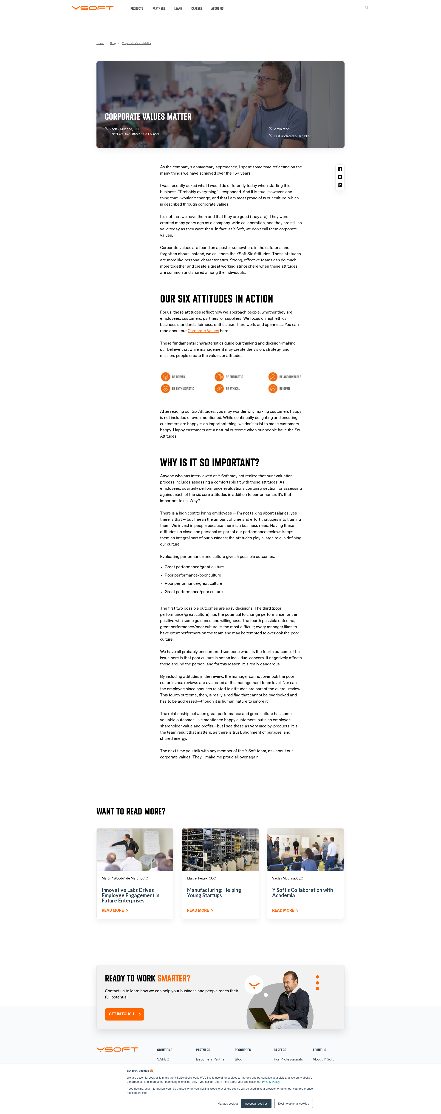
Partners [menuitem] (203, 1049)
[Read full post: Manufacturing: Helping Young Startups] (220, 849)
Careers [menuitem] (280, 1049)
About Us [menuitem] (319, 1049)
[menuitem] (136, 43)
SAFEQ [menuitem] (163, 1059)
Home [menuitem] (100, 43)
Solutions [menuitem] (164, 1049)
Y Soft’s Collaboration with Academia (302, 892)
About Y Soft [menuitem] (323, 1059)
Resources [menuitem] (243, 1049)
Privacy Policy (270, 1081)
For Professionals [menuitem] (288, 1059)
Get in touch (121, 1014)
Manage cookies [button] (228, 1103)
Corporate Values (203, 331)
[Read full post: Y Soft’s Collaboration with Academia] (305, 849)
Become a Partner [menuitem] (211, 1059)
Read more (113, 911)
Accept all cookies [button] (256, 1103)
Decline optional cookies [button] (293, 1103)
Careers (196, 8)
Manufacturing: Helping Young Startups (214, 892)
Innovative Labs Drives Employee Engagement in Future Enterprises (130, 895)
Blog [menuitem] (113, 43)
